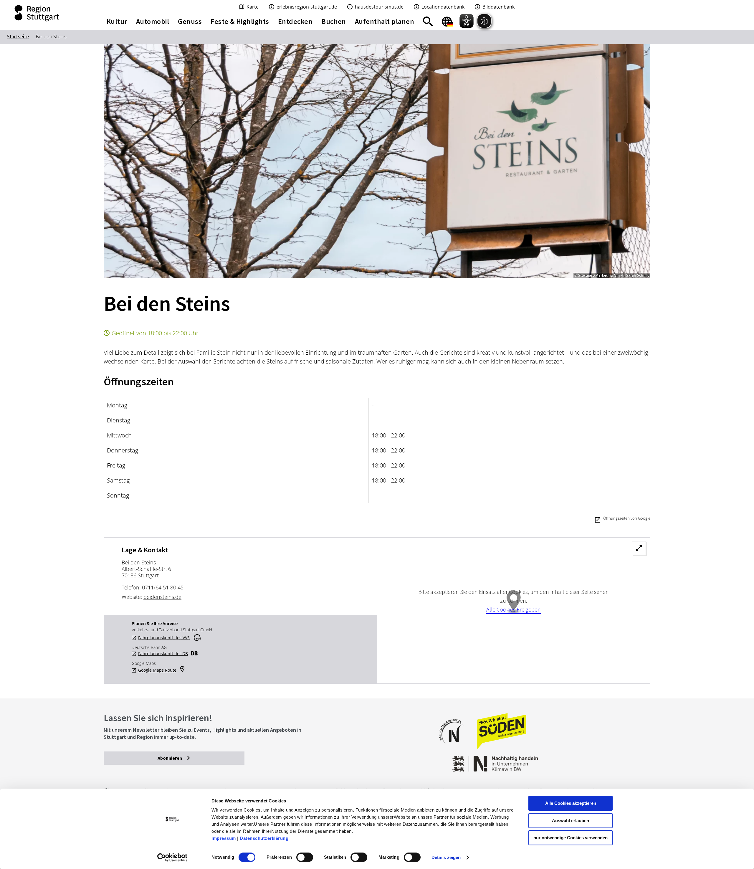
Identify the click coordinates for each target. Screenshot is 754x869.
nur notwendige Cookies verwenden (570, 837)
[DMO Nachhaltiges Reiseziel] (454, 747)
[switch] (304, 857)
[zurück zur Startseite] (47, 13)
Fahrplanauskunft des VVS (164, 637)
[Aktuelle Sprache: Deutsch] (447, 21)
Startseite (18, 36)
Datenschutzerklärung (264, 838)
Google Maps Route (157, 670)
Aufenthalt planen (384, 21)
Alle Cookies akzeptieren (570, 803)
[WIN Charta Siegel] (589, 760)
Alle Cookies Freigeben (513, 609)
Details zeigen (446, 857)
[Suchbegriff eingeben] (428, 21)
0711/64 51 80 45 (162, 587)
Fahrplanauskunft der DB (163, 653)
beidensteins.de (162, 596)
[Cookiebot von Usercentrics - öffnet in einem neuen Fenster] (172, 857)
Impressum (223, 838)
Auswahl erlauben (570, 820)
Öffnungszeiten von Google (626, 518)
